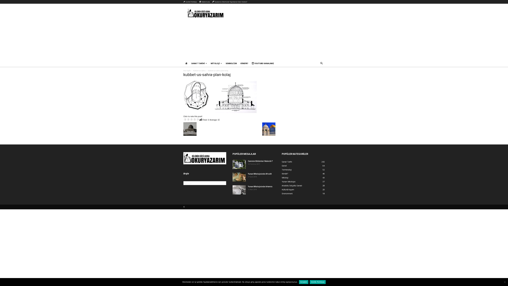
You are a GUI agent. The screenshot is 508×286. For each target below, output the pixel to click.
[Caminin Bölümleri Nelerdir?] (239, 164)
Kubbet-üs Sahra (199, 71)
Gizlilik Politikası (318, 282)
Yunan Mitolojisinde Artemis (260, 187)
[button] (321, 63)
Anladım (303, 282)
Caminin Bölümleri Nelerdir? (260, 161)
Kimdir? (244, 63)
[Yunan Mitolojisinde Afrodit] (239, 177)
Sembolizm (231, 63)
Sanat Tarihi (198, 63)
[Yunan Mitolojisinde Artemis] (239, 190)
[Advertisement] (254, 40)
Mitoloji (215, 63)
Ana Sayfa (187, 71)
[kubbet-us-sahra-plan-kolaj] (220, 112)
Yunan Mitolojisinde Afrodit (260, 174)
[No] (504, 282)
